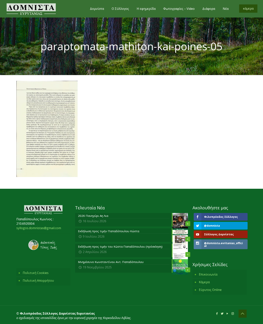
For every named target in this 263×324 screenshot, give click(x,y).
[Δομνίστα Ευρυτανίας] (31, 8)
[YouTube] (227, 313)
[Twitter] (222, 313)
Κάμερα (204, 282)
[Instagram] (233, 313)
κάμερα (248, 8)
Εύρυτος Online (210, 290)
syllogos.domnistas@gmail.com (38, 228)
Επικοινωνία (208, 274)
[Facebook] (217, 313)
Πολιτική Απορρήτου (38, 280)
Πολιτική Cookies (36, 273)
